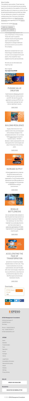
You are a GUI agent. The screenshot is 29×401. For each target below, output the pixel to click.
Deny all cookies (7, 27)
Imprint (23, 20)
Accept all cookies (8, 30)
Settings (15, 23)
